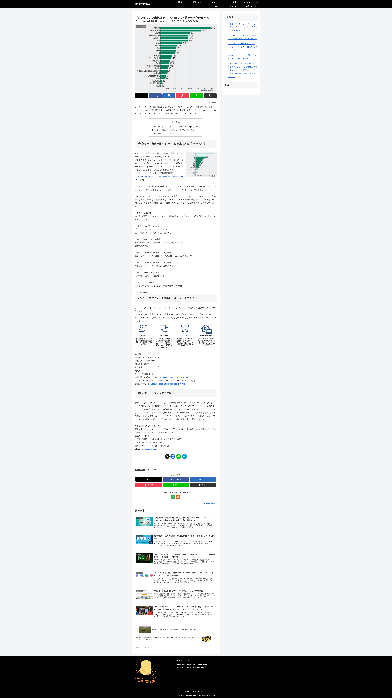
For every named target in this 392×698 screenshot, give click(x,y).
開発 (156, 470)
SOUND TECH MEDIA (199, 667)
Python (150, 470)
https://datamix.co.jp (148, 449)
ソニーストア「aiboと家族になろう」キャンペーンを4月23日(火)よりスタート (243, 47)
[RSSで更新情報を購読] (178, 497)
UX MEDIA (188, 667)
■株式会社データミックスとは (165, 133)
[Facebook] (173, 457)
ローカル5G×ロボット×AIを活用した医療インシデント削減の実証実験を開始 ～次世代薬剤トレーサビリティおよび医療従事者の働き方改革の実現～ (242, 70)
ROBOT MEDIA (202, 664)
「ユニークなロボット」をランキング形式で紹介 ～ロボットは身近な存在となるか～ (242, 27)
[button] (210, 95)
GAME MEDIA (181, 664)
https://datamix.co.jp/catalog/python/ (173, 377)
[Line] (179, 457)
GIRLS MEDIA (191, 664)
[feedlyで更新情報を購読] (173, 497)
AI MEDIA (180, 667)
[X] (167, 457)
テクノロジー (141, 470)
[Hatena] (184, 457)
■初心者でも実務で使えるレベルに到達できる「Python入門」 (176, 127)
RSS (205, 691)
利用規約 (188, 691)
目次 (173, 122)
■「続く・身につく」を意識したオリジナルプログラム (174, 130)
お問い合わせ (197, 691)
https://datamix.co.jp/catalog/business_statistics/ (166, 384)
